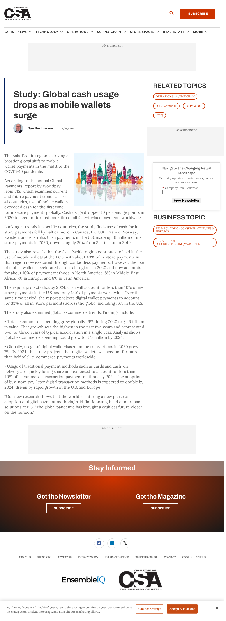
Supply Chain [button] (109, 32)
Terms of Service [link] (117, 557)
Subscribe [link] (44, 557)
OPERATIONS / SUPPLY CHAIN (175, 96)
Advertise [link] (65, 557)
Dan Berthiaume (40, 128)
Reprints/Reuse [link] (146, 557)
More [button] (198, 32)
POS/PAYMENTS (166, 106)
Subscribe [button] (64, 508)
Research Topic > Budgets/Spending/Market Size (179, 242)
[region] (112, 608)
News (159, 115)
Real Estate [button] (173, 32)
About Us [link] (25, 557)
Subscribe (198, 13)
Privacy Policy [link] (88, 557)
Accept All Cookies (182, 609)
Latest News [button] (15, 32)
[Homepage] (17, 13)
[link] (99, 543)
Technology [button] (47, 32)
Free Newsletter (187, 200)
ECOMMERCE (193, 106)
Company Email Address (180, 188)
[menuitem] (20, 32)
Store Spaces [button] (142, 32)
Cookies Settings (194, 557)
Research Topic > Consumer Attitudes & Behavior (185, 230)
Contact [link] (170, 557)
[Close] (217, 608)
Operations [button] (77, 32)
